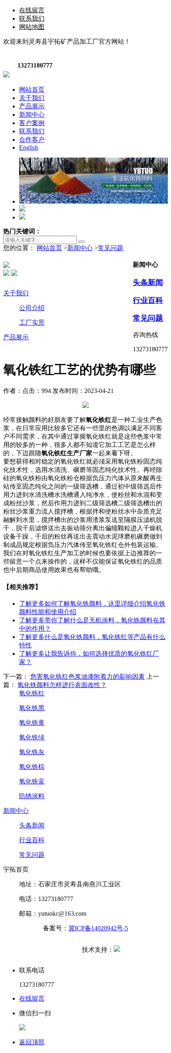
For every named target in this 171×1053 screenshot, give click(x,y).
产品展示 (16, 337)
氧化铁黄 (32, 722)
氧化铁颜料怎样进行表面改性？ (62, 684)
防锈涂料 (32, 796)
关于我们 (16, 293)
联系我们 (32, 18)
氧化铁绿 (32, 737)
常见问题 (110, 247)
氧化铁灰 (32, 752)
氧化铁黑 (32, 708)
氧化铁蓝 (32, 781)
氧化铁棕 (32, 766)
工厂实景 (32, 322)
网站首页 (49, 247)
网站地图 (32, 26)
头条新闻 (148, 282)
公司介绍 (32, 307)
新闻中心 (80, 247)
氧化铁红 (32, 693)
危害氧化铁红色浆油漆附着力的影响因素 (87, 676)
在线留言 (32, 10)
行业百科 (148, 300)
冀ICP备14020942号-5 (98, 928)
